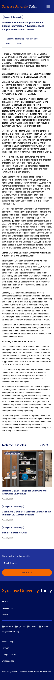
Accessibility (7, 641)
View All (44, 444)
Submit (26, 572)
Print (8, 44)
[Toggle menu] (48, 6)
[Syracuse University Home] (19, 6)
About (5, 602)
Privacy (5, 648)
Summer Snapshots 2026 (14, 533)
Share (19, 44)
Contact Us (7, 608)
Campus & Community (12, 17)
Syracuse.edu (8, 661)
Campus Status (9, 654)
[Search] (40, 6)
